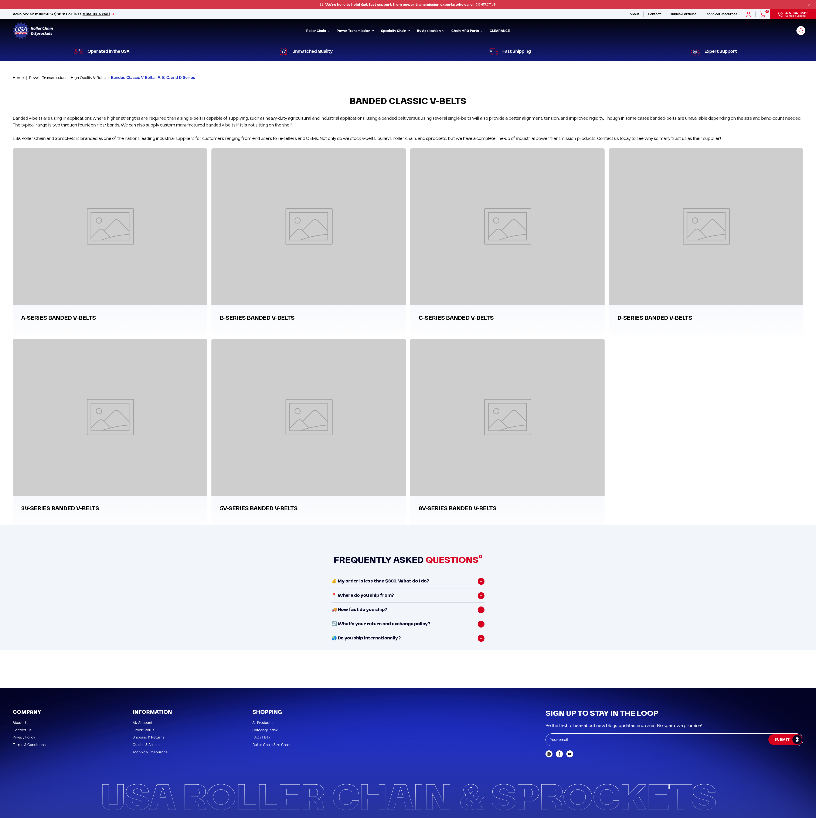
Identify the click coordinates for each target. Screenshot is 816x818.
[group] (408, 5)
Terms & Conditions (29, 706)
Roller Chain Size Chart (271, 706)
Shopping (267, 674)
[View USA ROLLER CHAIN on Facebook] (559, 715)
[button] (800, 30)
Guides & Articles (147, 706)
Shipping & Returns (148, 699)
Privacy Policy (24, 699)
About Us (20, 684)
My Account (143, 684)
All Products (262, 684)
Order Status (143, 691)
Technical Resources (150, 713)
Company (27, 674)
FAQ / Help (261, 699)
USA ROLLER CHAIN (39, 788)
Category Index (265, 691)
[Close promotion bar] (809, 4)
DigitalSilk (792, 787)
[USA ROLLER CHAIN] (33, 30)
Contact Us (22, 691)
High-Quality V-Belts (88, 77)
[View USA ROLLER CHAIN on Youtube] (569, 715)
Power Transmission (47, 77)
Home (18, 77)
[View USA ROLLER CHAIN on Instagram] (548, 715)
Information (152, 674)
